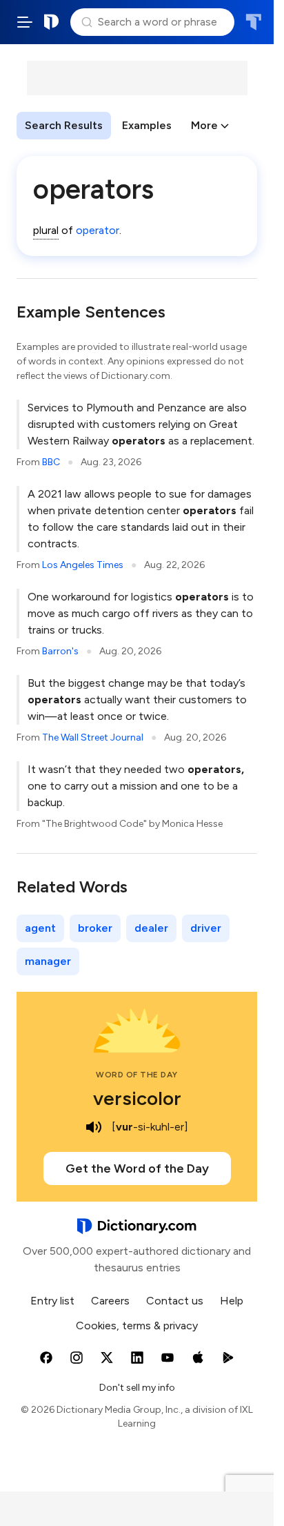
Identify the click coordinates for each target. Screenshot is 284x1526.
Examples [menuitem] (147, 125)
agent (40, 928)
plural (46, 230)
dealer (151, 928)
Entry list (52, 1300)
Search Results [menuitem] (64, 125)
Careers (110, 1300)
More (204, 125)
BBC (51, 462)
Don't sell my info (137, 1387)
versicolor (137, 1098)
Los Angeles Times (82, 565)
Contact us (174, 1300)
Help (231, 1300)
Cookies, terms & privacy (137, 1325)
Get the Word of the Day (137, 1168)
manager (48, 961)
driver (205, 928)
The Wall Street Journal (92, 737)
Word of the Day (137, 1074)
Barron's (60, 651)
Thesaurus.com (253, 22)
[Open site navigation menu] (25, 22)
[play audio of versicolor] (93, 1127)
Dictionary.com (51, 22)
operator (97, 230)
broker (95, 928)
